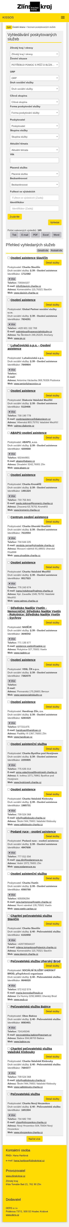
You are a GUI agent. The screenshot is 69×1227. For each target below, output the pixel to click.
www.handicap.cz (23, 736)
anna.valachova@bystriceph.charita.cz (36, 772)
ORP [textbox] (14, 78)
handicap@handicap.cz (28, 730)
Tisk (14, 234)
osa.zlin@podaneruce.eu (29, 859)
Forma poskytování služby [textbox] (25, 112)
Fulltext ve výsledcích (22, 191)
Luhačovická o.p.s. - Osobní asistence (29, 347)
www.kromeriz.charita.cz (27, 510)
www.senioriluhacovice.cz (27, 383)
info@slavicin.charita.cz (28, 286)
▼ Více (12, 279)
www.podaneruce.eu (25, 866)
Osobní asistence (23, 300)
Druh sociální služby (21, 82)
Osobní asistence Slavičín (29, 258)
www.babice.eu (22, 1041)
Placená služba (18, 167)
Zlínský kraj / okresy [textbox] (22, 54)
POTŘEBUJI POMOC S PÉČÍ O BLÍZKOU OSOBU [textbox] (35, 65)
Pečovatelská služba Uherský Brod (35, 961)
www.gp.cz (19, 338)
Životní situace (18, 58)
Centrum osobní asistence (29, 517)
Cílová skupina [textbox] (19, 102)
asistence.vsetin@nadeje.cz (31, 646)
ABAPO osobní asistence (28, 433)
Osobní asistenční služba (29, 744)
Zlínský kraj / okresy (21, 47)
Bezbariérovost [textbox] (19, 184)
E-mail (24, 234)
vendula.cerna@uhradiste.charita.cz (35, 545)
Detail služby (52, 262)
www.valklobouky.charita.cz (28, 824)
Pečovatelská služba (25, 1094)
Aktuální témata (19, 143)
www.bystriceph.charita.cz (27, 782)
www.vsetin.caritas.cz (25, 908)
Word (56, 234)
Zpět (9, 27)
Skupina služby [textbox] (19, 136)
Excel (46, 234)
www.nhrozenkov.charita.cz (28, 1132)
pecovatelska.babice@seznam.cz (33, 1034)
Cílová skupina (18, 95)
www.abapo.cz (21, 467)
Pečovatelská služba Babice (31, 1006)
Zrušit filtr (15, 216)
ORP (12, 71)
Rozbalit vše (56, 250)
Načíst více (34, 1139)
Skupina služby (19, 130)
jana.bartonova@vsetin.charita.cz (33, 902)
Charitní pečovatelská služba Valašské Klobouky (30, 1050)
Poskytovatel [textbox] (18, 126)
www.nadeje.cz (22, 652)
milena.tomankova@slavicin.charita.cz (36, 947)
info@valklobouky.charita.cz (30, 817)
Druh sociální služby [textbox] (22, 88)
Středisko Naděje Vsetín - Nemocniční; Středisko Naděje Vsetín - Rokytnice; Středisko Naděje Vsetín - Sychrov (34, 613)
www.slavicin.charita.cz (26, 292)
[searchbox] (12, 160)
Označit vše (43, 250)
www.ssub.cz (21, 999)
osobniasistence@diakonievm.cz (33, 419)
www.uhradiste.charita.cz (27, 555)
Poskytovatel (17, 119)
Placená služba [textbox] (20, 174)
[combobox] (34, 54)
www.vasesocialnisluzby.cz (28, 694)
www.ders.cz (12, 1214)
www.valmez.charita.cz (26, 600)
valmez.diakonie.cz (24, 425)
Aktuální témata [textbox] (20, 150)
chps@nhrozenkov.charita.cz (31, 1122)
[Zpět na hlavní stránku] (34, 6)
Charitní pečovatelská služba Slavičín (30, 917)
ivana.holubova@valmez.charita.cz (34, 590)
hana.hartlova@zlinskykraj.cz (29, 1160)
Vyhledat (54, 222)
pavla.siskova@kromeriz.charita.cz (34, 503)
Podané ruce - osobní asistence (33, 831)
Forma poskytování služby (25, 106)
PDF (35, 234)
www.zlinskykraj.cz (15, 1176)
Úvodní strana (18, 27)
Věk (12, 154)
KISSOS (8, 17)
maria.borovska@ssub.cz (29, 992)
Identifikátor (17, 202)
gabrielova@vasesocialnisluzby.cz (34, 331)
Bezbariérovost (18, 178)
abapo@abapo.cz (25, 461)
